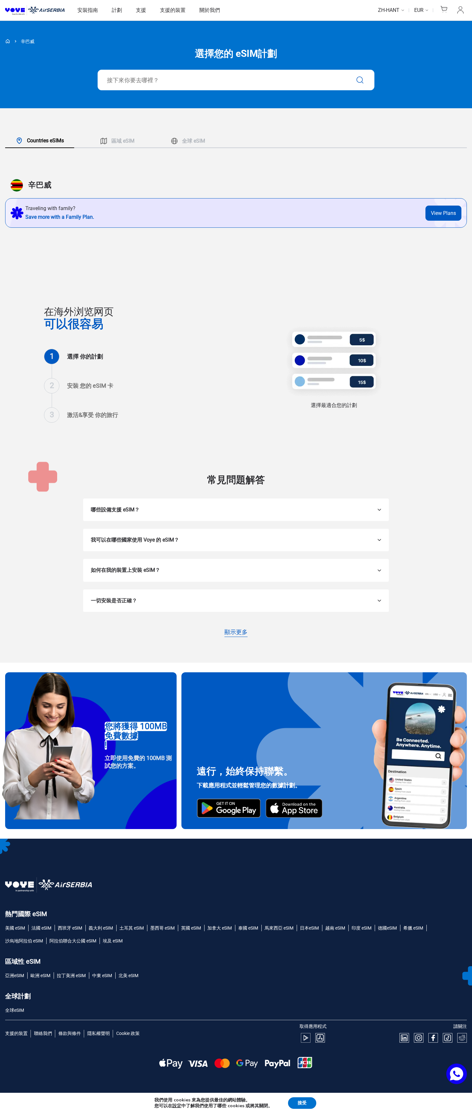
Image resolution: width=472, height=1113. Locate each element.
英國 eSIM (191, 928)
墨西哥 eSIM (162, 928)
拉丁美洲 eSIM (71, 975)
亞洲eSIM (14, 975)
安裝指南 (87, 10)
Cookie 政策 (128, 1033)
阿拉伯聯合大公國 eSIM (72, 940)
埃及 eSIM (113, 940)
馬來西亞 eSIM (279, 928)
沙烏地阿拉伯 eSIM (24, 940)
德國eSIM (387, 928)
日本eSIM (309, 928)
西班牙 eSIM (70, 928)
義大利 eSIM (101, 928)
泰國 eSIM (248, 928)
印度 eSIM (361, 928)
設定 (176, 1106)
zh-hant (388, 10)
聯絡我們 (43, 1033)
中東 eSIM (102, 975)
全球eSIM (14, 1010)
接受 (302, 1103)
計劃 (117, 10)
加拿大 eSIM (219, 928)
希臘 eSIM (413, 928)
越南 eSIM (335, 928)
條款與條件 (69, 1033)
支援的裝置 (173, 10)
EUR (419, 10)
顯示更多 (236, 632)
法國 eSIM (41, 928)
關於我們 (209, 10)
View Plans (443, 213)
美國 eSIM (15, 928)
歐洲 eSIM (40, 975)
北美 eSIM (128, 975)
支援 (141, 10)
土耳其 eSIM (131, 928)
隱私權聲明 (98, 1033)
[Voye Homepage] (35, 10)
